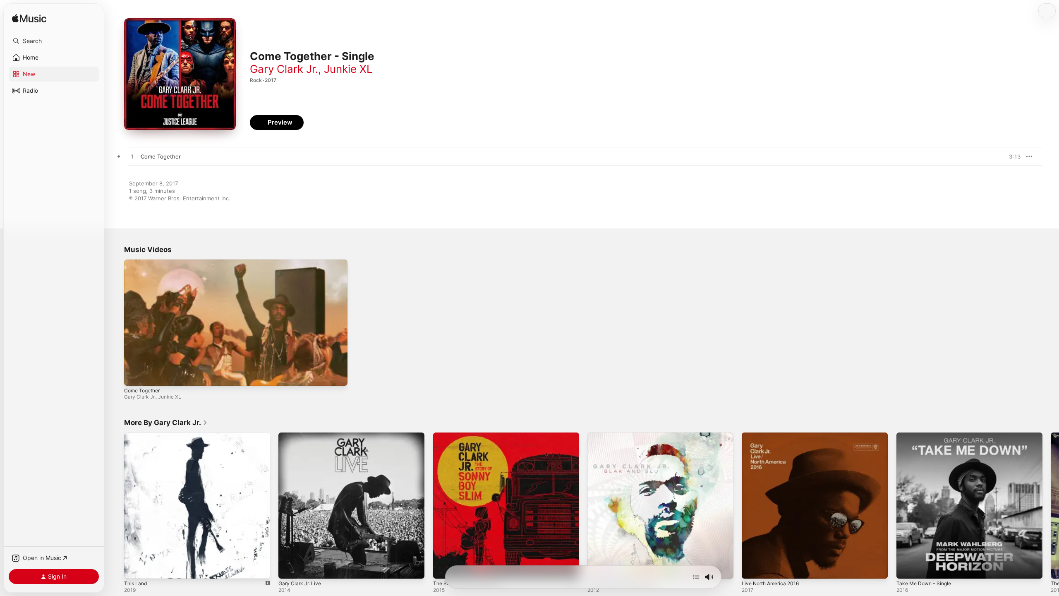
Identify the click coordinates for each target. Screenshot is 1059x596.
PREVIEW (1011, 156)
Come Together (142, 390)
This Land (136, 436)
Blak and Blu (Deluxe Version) (625, 436)
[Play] (134, 375)
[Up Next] (696, 577)
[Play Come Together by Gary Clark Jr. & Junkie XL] (132, 157)
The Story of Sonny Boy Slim (469, 436)
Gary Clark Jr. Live (301, 436)
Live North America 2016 (773, 436)
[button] (53, 41)
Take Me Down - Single (926, 436)
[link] (166, 422)
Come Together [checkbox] (161, 156)
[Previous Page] (116, 506)
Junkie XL (348, 68)
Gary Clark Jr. (284, 68)
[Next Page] (1051, 506)
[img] (29, 19)
